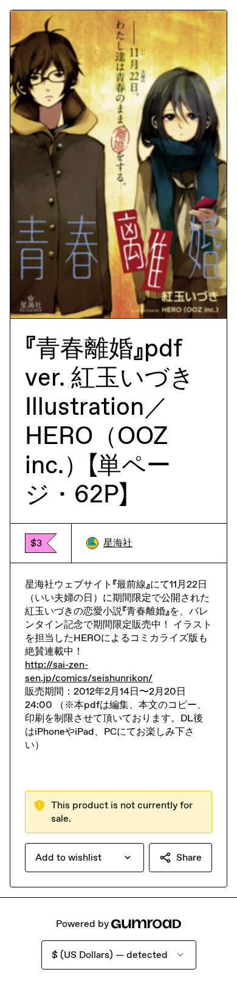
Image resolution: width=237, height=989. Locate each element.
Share (189, 857)
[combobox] (84, 857)
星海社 (117, 543)
